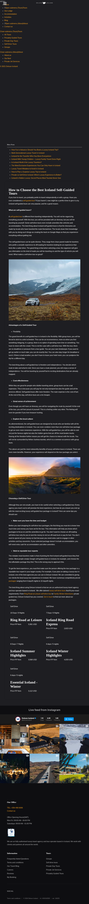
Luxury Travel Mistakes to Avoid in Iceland (27, 169)
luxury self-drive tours (57, 591)
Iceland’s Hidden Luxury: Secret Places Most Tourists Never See (36, 178)
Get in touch (48, 597)
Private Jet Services (12, 61)
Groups (7, 47)
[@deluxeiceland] (18, 719)
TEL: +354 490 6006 (15, 808)
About (25, 23)
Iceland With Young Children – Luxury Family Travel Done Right (36, 159)
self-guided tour (29, 201)
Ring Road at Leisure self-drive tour (37, 594)
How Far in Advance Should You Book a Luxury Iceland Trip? (34, 150)
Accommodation (10, 14)
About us (7, 55)
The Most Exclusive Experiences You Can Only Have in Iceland (35, 165)
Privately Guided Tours (13, 38)
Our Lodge (8, 11)
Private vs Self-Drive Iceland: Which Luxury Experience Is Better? (36, 175)
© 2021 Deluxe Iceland (9, 66)
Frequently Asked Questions (18, 859)
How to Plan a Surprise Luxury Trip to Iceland (28, 172)
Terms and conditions (15, 862)
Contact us (8, 26)
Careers (10, 870)
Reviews (10, 873)
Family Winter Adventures (63, 594)
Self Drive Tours (10, 44)
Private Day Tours (11, 41)
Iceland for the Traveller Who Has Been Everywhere (31, 156)
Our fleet (7, 58)
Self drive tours (52, 862)
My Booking (11, 877)
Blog (6, 20)
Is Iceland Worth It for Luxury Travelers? (26, 162)
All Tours (7, 35)
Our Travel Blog (13, 866)
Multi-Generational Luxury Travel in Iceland (27, 153)
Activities (7, 17)
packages (12, 581)
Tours (20, 31)
